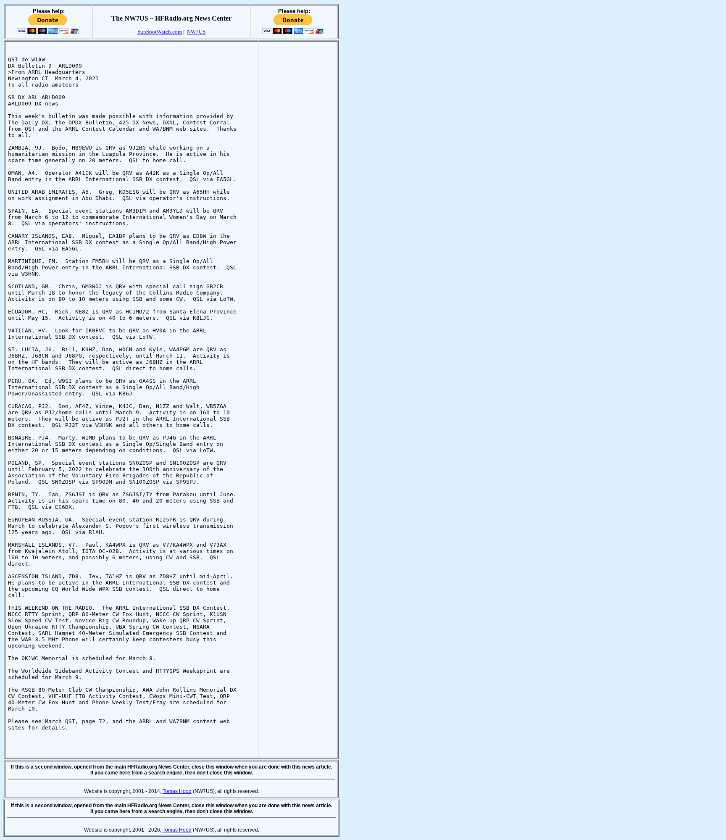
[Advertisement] (298, 170)
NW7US (196, 32)
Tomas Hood (177, 791)
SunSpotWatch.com (159, 32)
